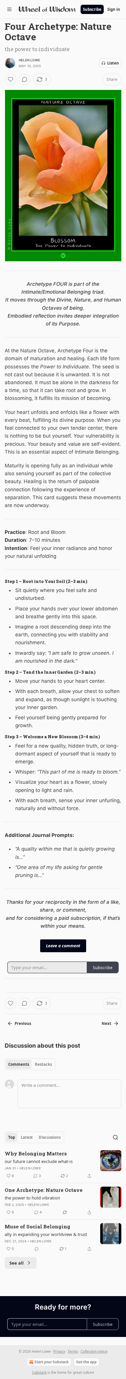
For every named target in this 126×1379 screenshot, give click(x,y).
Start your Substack (52, 1361)
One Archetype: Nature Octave (44, 1190)
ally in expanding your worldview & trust (46, 1234)
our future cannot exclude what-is (39, 1161)
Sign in (113, 9)
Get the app (86, 1361)
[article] (63, 1164)
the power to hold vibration (32, 1198)
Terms (73, 1351)
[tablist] (30, 1064)
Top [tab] (11, 1137)
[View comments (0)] (24, 79)
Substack (39, 1372)
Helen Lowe (29, 60)
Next (106, 1023)
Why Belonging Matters (36, 1153)
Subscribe (92, 9)
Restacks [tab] (43, 1064)
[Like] (10, 79)
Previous (23, 1023)
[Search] (115, 1137)
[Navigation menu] (9, 9)
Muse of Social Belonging (37, 1226)
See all (16, 1263)
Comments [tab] (18, 1064)
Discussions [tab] (50, 1137)
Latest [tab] (27, 1137)
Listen (113, 63)
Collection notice (94, 1351)
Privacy (59, 1351)
